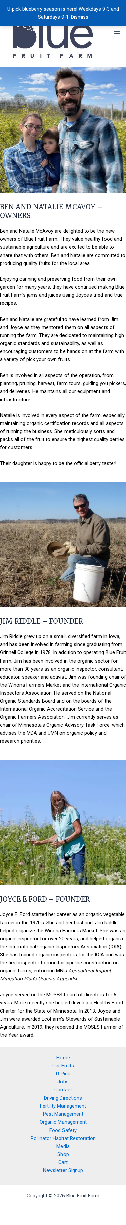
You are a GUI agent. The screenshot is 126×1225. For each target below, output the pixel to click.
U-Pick (63, 1074)
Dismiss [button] (79, 17)
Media (63, 1146)
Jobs (63, 1082)
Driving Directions (63, 1098)
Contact (63, 1090)
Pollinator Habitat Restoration (63, 1138)
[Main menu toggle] (117, 33)
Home (63, 1058)
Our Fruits (63, 1066)
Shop (63, 1154)
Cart (63, 1162)
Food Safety (63, 1130)
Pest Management (63, 1114)
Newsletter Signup (63, 1170)
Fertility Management (63, 1106)
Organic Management (63, 1122)
